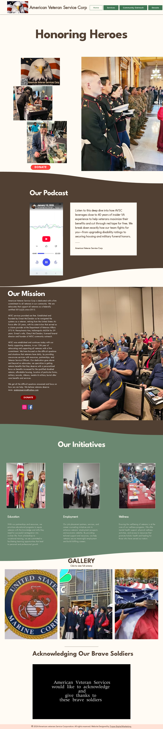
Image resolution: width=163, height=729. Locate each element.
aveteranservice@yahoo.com (26, 390)
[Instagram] (24, 407)
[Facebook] (30, 407)
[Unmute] (39, 715)
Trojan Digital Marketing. (121, 727)
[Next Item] (151, 604)
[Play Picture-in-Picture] (123, 715)
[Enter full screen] (127, 715)
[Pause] (35, 715)
